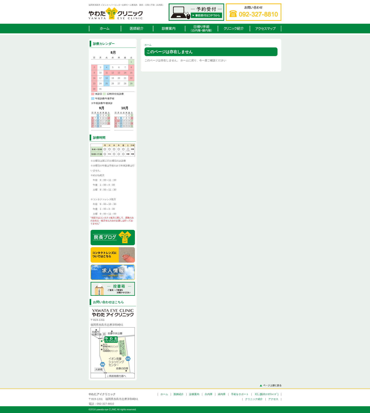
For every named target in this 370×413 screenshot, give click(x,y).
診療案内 (194, 394)
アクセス (273, 399)
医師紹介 (179, 394)
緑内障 (221, 394)
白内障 (208, 394)
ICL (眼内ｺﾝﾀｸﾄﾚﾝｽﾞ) (266, 394)
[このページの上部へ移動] (270, 385)
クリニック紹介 (254, 399)
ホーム (148, 45)
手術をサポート (240, 394)
